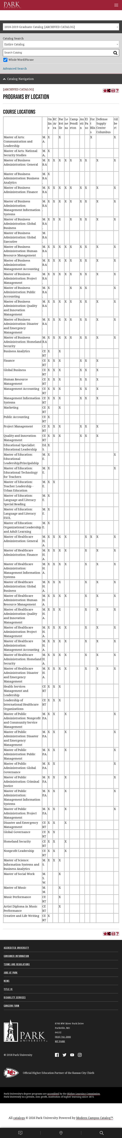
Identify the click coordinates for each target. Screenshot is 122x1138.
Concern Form (11, 1005)
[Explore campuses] (61, 1133)
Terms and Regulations (17, 964)
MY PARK (60, 1041)
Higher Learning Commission (83, 1093)
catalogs (19, 1118)
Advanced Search (15, 68)
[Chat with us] (20, 1133)
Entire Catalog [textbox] (14, 44)
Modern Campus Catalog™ (94, 1118)
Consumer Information (16, 956)
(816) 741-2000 (63, 1036)
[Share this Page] (109, 90)
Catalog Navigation (20, 79)
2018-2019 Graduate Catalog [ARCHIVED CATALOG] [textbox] (39, 27)
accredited (53, 1093)
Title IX (8, 989)
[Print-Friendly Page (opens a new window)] (113, 90)
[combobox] (61, 26)
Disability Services (15, 997)
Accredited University (16, 947)
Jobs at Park (11, 972)
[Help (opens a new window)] (117, 90)
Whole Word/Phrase (21, 59)
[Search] (101, 1133)
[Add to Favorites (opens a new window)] (104, 90)
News (7, 980)
